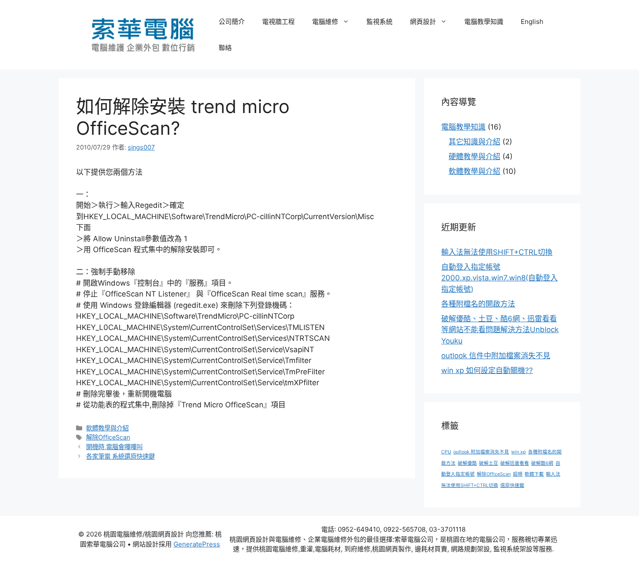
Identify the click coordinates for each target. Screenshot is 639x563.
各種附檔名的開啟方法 (478, 304)
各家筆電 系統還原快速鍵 (120, 456)
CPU (446, 452)
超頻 (518, 474)
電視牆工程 (278, 21)
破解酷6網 (542, 463)
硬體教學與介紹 (474, 156)
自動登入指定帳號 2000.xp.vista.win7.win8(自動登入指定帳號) (499, 278)
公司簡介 (232, 21)
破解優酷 (467, 463)
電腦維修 (325, 21)
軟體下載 (534, 474)
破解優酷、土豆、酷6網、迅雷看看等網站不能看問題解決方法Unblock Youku (500, 329)
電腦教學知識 (483, 21)
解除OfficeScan (108, 437)
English (532, 21)
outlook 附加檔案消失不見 (481, 452)
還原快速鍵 (512, 485)
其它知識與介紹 (474, 141)
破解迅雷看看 (514, 463)
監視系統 (379, 21)
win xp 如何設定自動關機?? (487, 370)
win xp (518, 452)
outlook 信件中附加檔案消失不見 (495, 355)
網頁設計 (423, 21)
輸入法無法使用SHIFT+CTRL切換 (496, 252)
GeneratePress (196, 544)
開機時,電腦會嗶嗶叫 (114, 446)
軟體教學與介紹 (107, 428)
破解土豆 (488, 463)
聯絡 (225, 47)
